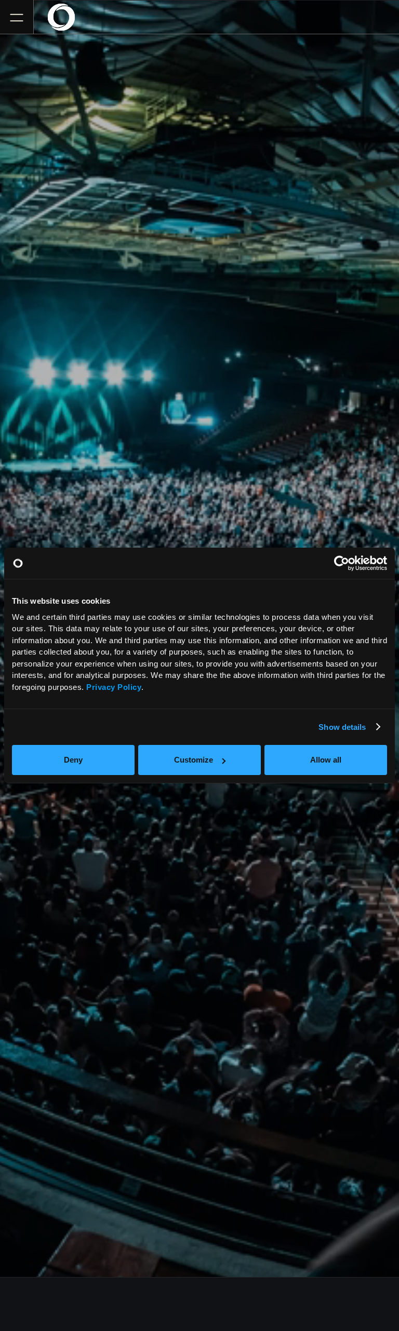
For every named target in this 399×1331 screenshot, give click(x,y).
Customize (193, 759)
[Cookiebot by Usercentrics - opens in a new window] (341, 563)
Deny (73, 759)
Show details (342, 727)
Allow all (325, 759)
